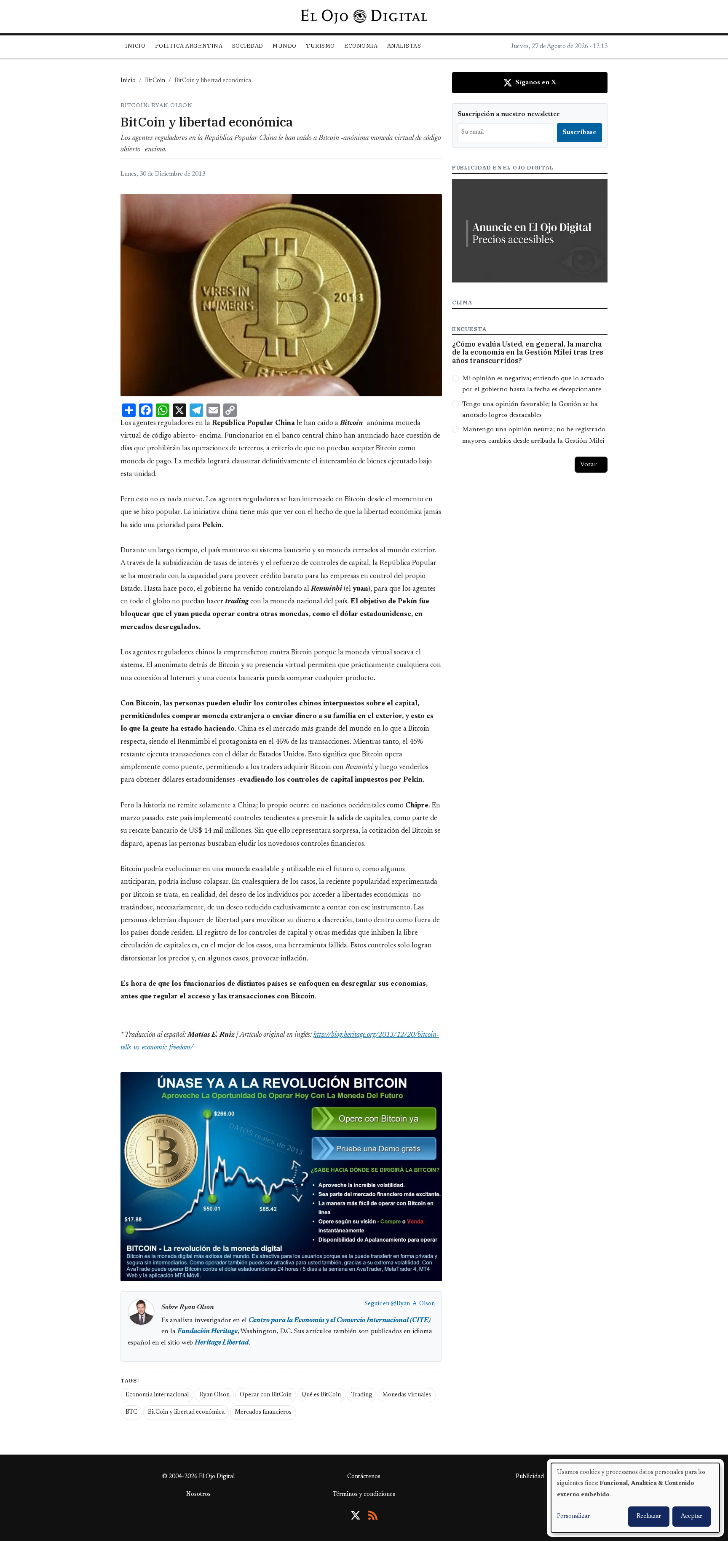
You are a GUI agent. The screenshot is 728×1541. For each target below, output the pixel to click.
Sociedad (247, 45)
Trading (361, 1395)
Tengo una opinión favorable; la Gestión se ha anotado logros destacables (530, 410)
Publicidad (530, 1477)
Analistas (404, 45)
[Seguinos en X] (355, 1515)
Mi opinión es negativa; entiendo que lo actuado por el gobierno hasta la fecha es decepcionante (533, 384)
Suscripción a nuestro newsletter (509, 114)
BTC (131, 1412)
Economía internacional (157, 1395)
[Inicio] (364, 16)
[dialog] (635, 1498)
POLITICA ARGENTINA (188, 45)
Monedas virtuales (406, 1395)
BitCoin (155, 81)
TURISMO (320, 45)
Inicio (135, 45)
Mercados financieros (263, 1412)
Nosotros (198, 1495)
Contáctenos (363, 1477)
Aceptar (691, 1516)
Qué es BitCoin (321, 1395)
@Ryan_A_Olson (413, 1304)
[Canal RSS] (372, 1515)
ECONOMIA (360, 45)
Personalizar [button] (573, 1516)
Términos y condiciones (364, 1495)
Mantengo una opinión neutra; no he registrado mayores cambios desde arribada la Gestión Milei (533, 435)
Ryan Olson (214, 1395)
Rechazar (649, 1516)
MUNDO (285, 45)
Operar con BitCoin (266, 1395)
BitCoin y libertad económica (186, 1412)
